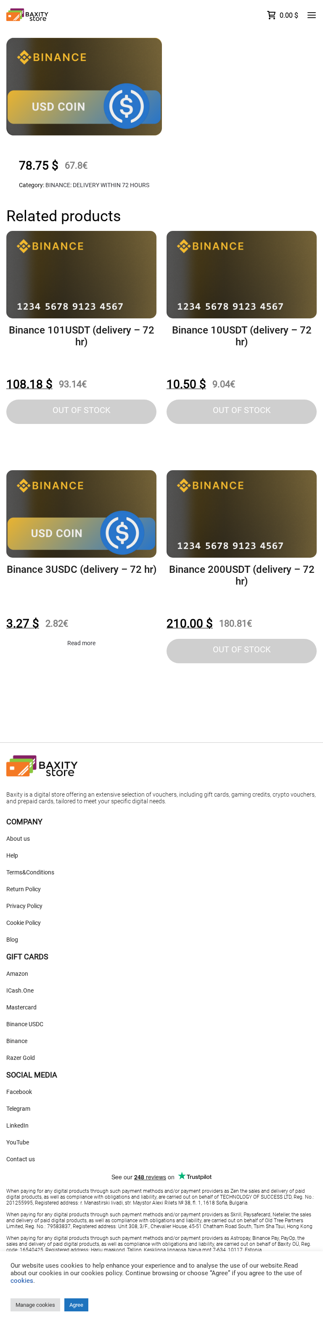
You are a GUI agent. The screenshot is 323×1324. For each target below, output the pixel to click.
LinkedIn (17, 1125)
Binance (16, 1041)
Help (12, 855)
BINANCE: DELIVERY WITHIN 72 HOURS (97, 185)
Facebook (19, 1091)
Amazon (17, 973)
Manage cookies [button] (35, 1305)
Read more (81, 643)
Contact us (20, 1159)
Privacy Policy (24, 906)
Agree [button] (76, 1305)
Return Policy (23, 889)
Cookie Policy (23, 922)
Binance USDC (24, 1024)
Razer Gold (20, 1057)
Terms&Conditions (30, 872)
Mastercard (21, 1007)
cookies (22, 1280)
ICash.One (20, 990)
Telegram (18, 1108)
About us (18, 838)
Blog (12, 939)
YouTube (17, 1142)
